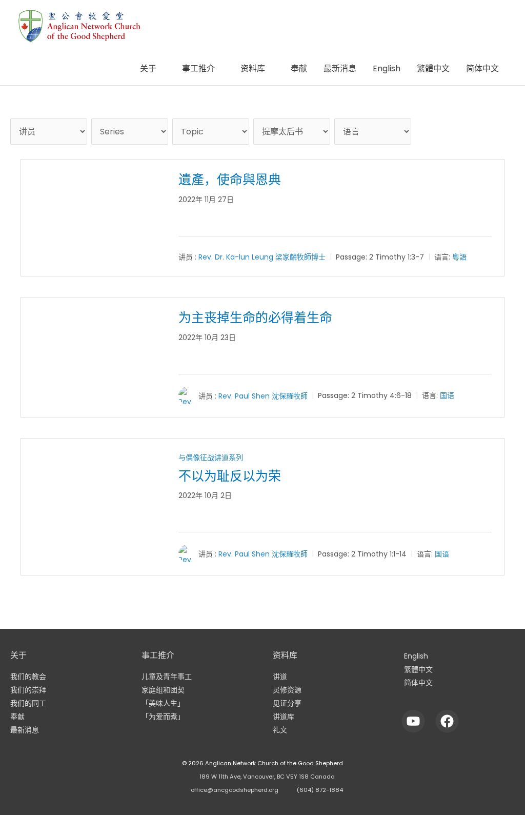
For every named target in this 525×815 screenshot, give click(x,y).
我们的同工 (28, 703)
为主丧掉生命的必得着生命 (255, 318)
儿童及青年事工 (167, 676)
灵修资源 (287, 690)
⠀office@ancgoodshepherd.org (232, 790)
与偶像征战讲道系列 (210, 457)
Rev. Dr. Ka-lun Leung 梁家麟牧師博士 (262, 257)
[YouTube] (413, 720)
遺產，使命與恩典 (229, 180)
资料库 (252, 68)
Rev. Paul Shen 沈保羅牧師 (263, 395)
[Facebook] (447, 720)
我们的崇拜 (28, 690)
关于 (148, 68)
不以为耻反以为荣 (229, 476)
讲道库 (283, 716)
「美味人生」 (163, 703)
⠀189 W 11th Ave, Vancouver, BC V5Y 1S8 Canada (265, 776)
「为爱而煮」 (163, 716)
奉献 (299, 68)
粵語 (459, 257)
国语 (447, 395)
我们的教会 (28, 676)
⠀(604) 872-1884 (318, 790)
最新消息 (340, 68)
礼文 (280, 730)
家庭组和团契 (163, 690)
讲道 (280, 676)
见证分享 (287, 703)
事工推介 (198, 68)
